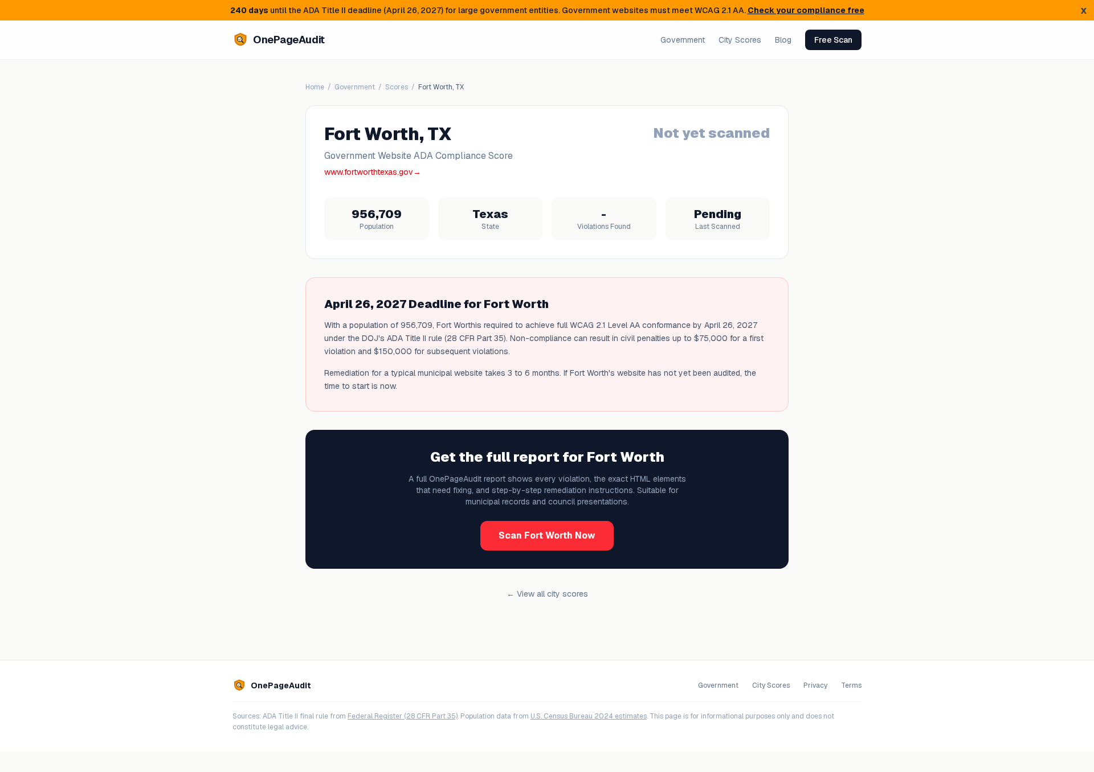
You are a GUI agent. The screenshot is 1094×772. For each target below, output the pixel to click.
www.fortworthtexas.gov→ (372, 172)
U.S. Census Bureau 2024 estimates (588, 716)
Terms (851, 685)
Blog (783, 40)
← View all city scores (547, 594)
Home (314, 87)
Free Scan (833, 40)
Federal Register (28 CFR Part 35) (403, 716)
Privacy (815, 685)
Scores (396, 87)
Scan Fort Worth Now (547, 535)
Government (682, 40)
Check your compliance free (806, 10)
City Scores (740, 40)
